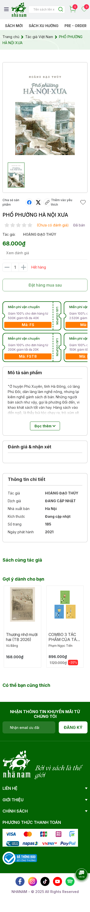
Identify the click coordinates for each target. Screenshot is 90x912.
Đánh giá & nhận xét (29, 446)
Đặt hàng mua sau (45, 285)
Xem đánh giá (17, 253)
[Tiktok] (45, 881)
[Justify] (61, 9)
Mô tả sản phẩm (25, 372)
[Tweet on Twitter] (38, 202)
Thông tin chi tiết (26, 479)
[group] (45, 111)
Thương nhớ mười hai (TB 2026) (22, 637)
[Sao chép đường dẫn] (47, 202)
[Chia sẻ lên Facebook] (29, 202)
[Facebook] (20, 881)
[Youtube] (57, 881)
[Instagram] (32, 881)
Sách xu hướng (43, 26)
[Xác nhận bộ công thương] (19, 858)
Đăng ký (73, 727)
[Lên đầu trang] (76, 888)
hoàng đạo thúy (39, 234)
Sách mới (14, 26)
